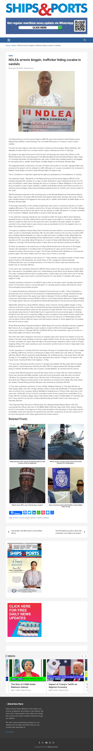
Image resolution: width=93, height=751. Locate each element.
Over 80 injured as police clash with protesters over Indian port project (69, 532)
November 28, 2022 (16, 68)
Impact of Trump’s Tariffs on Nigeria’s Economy (63, 685)
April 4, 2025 (53, 690)
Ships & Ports (28, 68)
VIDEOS (11, 656)
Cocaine (21, 518)
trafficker (46, 518)
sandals (39, 518)
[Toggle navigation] (9, 40)
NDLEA (33, 518)
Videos (20, 679)
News (11, 56)
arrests (15, 518)
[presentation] (82, 656)
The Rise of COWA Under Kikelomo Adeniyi (23, 685)
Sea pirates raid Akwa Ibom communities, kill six (26, 532)
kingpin (27, 518)
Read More (10, 731)
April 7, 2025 (15, 690)
